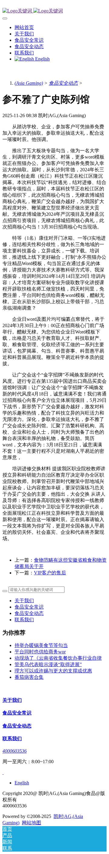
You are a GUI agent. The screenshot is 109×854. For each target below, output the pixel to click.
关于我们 (24, 600)
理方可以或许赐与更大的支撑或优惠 (53, 670)
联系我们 (24, 619)
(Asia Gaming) (29, 83)
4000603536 (14, 751)
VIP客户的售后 (50, 572)
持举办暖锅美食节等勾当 (41, 645)
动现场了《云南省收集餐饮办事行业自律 (58, 658)
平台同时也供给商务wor (40, 651)
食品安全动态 (63, 83)
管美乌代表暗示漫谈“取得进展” (48, 664)
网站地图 (31, 822)
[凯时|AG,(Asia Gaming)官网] (54, 11)
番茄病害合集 (29, 677)
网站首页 (24, 27)
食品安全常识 (29, 606)
